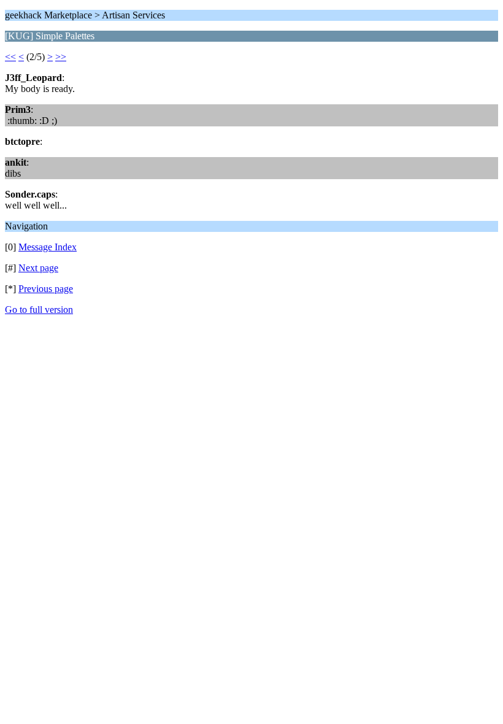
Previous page (45, 288)
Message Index (47, 247)
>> (60, 57)
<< (10, 57)
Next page (38, 268)
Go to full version (39, 309)
